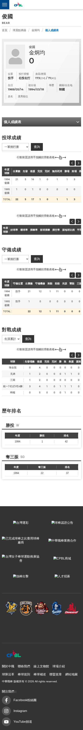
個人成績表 (52, 30)
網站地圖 (71, 674)
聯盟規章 (55, 674)
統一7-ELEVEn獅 (26, 608)
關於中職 (8, 666)
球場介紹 (59, 666)
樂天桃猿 (41, 608)
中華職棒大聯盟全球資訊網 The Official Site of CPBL (18, 5)
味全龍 (71, 608)
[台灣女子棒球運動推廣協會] (21, 559)
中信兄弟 (11, 608)
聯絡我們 (24, 666)
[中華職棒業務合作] (62, 541)
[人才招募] (62, 576)
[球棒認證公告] (62, 523)
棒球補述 (40, 674)
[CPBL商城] (62, 559)
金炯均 (36, 30)
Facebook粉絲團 (25, 700)
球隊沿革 (8, 674)
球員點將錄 (19, 30)
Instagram (20, 711)
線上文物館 (41, 666)
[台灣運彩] (21, 523)
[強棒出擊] (21, 576)
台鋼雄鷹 (41, 627)
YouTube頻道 (23, 721)
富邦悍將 (56, 608)
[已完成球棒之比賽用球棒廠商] (21, 541)
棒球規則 (24, 674)
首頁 (4, 30)
